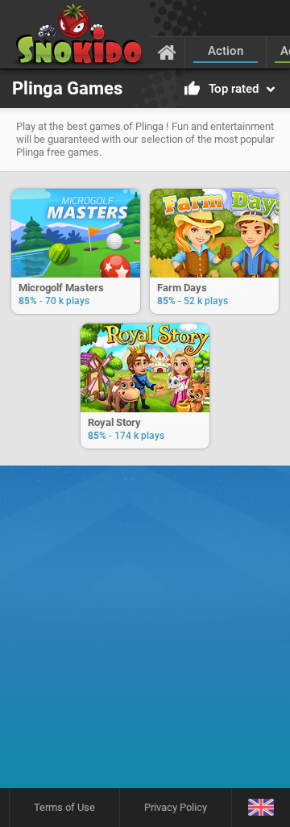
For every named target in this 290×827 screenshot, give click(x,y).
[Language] (260, 808)
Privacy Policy (175, 807)
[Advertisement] (145, 632)
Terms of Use (64, 807)
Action (225, 51)
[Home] (167, 51)
